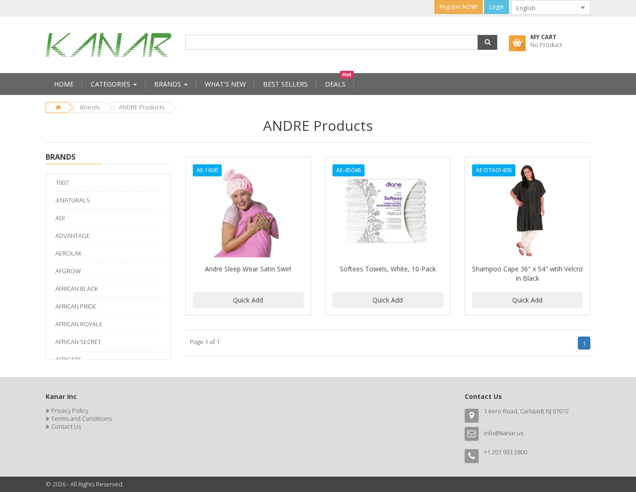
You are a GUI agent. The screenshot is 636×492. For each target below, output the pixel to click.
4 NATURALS (72, 200)
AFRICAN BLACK (76, 288)
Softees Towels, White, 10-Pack (388, 268)
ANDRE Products (141, 107)
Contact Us (66, 426)
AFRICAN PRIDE (75, 306)
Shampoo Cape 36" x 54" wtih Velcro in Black (527, 273)
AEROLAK (68, 253)
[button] (487, 42)
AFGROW (68, 271)
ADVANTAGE (72, 235)
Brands (90, 107)
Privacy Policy (69, 410)
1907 (61, 182)
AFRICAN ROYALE (78, 324)
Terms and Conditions (81, 418)
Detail (248, 162)
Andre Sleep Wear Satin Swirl (248, 268)
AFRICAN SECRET (78, 341)
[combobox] (543, 7)
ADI (60, 218)
